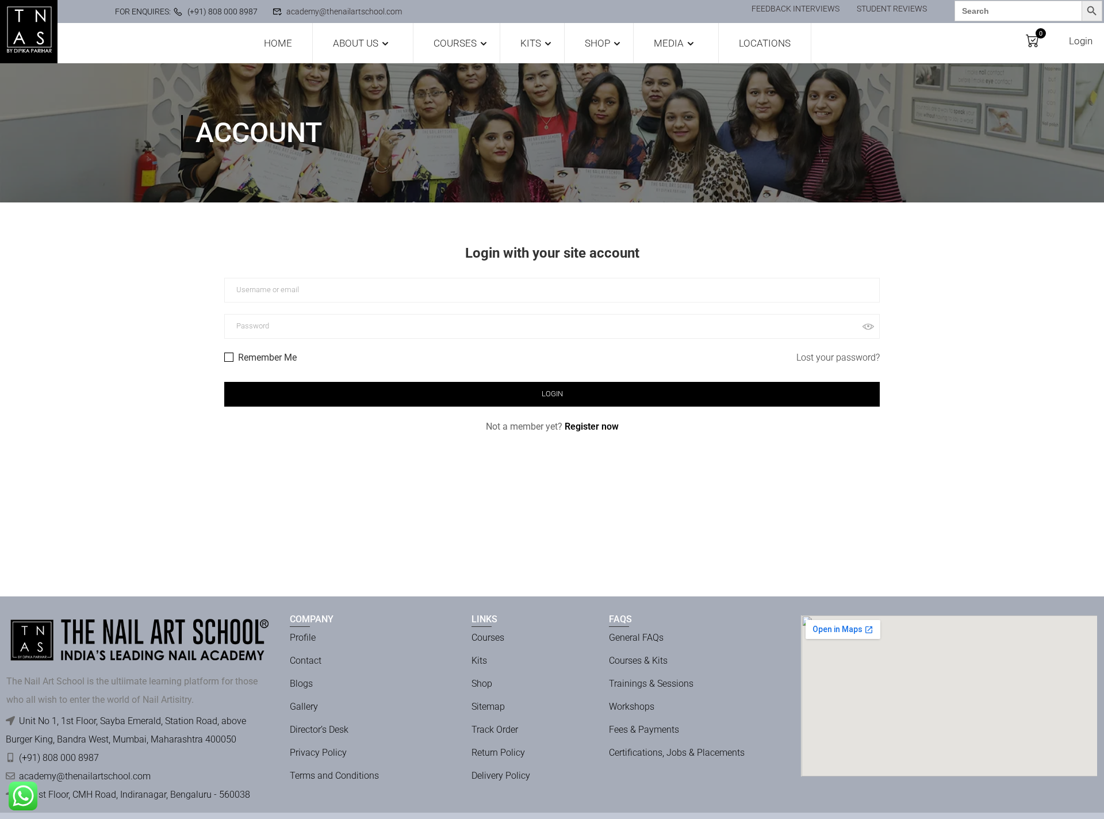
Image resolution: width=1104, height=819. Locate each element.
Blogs (301, 683)
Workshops (631, 706)
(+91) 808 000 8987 (222, 11)
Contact (305, 660)
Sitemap (488, 706)
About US (355, 43)
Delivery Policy (500, 775)
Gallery (304, 706)
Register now (592, 426)
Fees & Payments (644, 729)
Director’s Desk (319, 729)
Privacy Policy (318, 752)
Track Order (494, 729)
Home (278, 43)
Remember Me (266, 357)
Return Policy (498, 752)
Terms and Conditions (334, 775)
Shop (597, 43)
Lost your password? (838, 357)
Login (1080, 41)
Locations (765, 43)
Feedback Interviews (795, 8)
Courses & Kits (638, 660)
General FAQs (636, 637)
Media (669, 43)
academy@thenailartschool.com (344, 11)
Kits (530, 43)
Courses (455, 43)
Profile (303, 637)
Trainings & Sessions (651, 683)
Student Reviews (892, 8)
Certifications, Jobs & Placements (677, 752)
